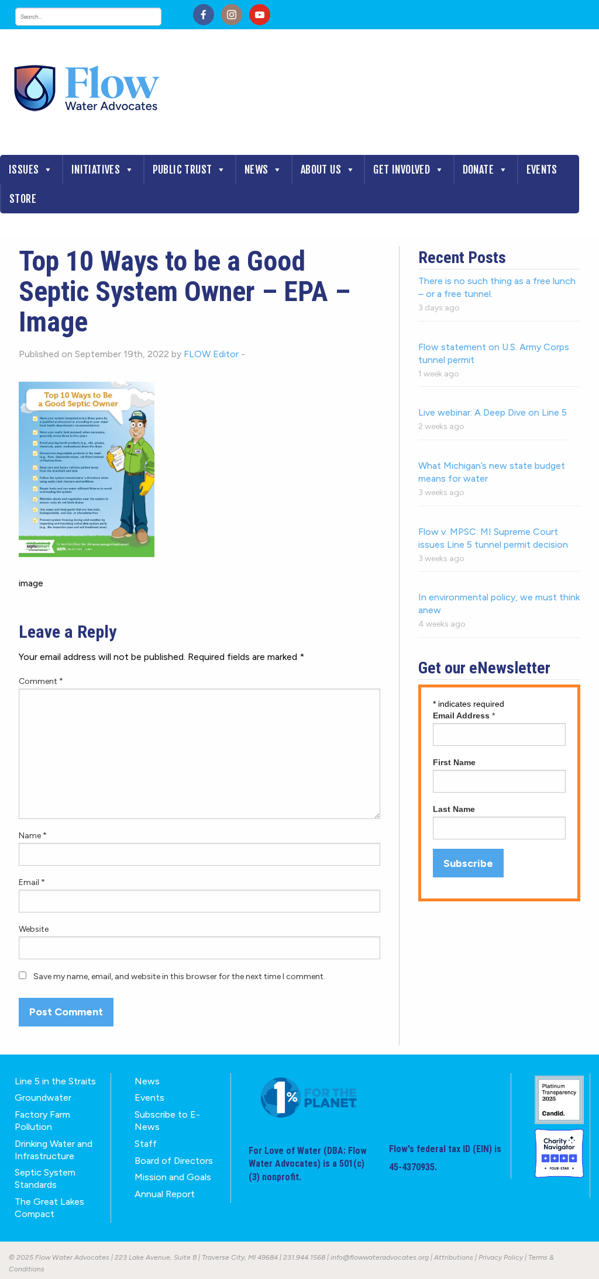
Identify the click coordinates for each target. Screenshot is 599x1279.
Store (22, 198)
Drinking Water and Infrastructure (53, 1150)
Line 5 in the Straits (55, 1081)
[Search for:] (100, 17)
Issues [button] (24, 169)
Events (541, 169)
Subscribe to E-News (167, 1120)
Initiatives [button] (95, 169)
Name (33, 836)
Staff (146, 1143)
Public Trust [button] (182, 169)
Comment (41, 681)
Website (34, 929)
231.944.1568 (304, 1257)
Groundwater (43, 1097)
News (256, 169)
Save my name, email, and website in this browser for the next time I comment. (179, 976)
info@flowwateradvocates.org (380, 1257)
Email (32, 882)
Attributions (453, 1257)
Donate (478, 169)
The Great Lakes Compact (49, 1207)
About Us (321, 169)
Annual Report (165, 1194)
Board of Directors (174, 1160)
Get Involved (401, 169)
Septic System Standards (45, 1178)
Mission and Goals (173, 1177)
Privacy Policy (500, 1257)
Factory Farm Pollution (42, 1120)
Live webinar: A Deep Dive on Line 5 (492, 412)
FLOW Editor (211, 353)
